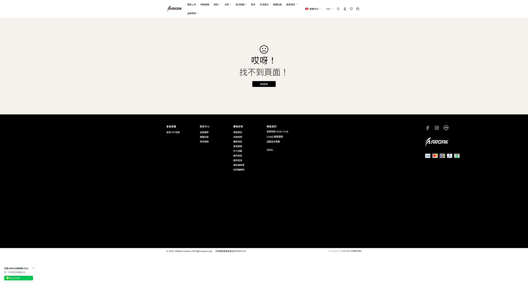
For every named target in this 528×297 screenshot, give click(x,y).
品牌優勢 (204, 132)
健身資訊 (290, 4)
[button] (357, 9)
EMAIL (270, 149)
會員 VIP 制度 (173, 132)
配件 (253, 4)
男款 (216, 4)
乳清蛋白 (264, 4)
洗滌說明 (237, 136)
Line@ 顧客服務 (275, 136)
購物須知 (237, 141)
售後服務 (237, 146)
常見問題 (204, 141)
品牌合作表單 (273, 141)
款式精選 (240, 4)
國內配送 (237, 155)
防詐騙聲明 (238, 169)
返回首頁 (264, 84)
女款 (227, 4)
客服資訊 (237, 132)
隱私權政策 (238, 165)
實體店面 (277, 4)
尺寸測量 (237, 150)
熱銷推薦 (204, 4)
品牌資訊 (191, 13)
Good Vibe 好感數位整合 (352, 251)
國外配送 (237, 160)
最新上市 (191, 4)
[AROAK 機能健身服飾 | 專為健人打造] (174, 9)
